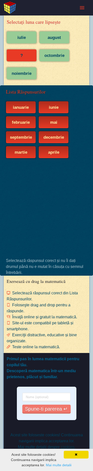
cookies (67, 447)
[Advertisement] (46, 208)
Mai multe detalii (58, 465)
